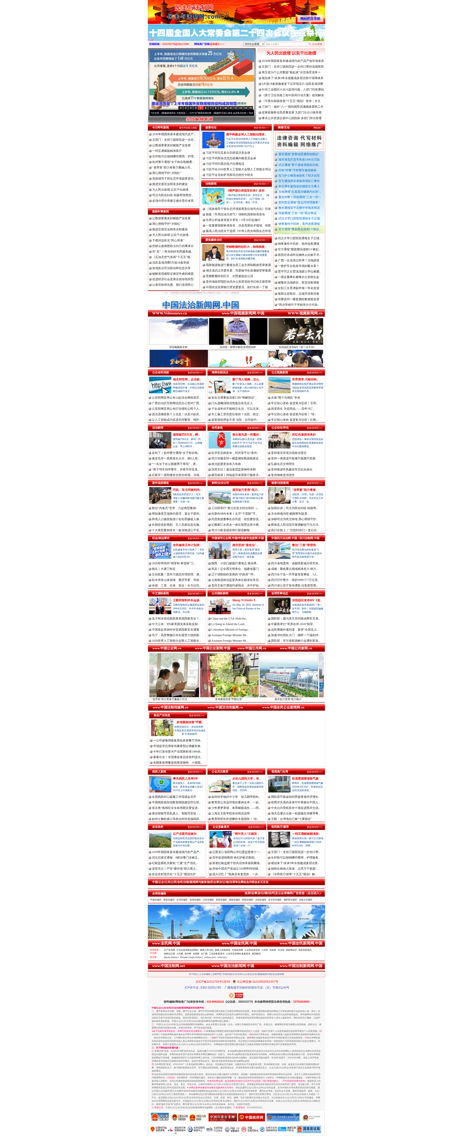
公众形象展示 (221, 826)
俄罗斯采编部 (290, 899)
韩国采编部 (247, 899)
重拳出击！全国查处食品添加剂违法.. (177, 757)
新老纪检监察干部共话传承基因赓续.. (236, 863)
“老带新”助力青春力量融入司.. (172, 167)
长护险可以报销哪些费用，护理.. (173, 156)
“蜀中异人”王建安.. (245, 833)
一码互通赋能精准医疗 (167, 150)
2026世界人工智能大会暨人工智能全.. (176, 640)
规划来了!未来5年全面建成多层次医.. (295, 863)
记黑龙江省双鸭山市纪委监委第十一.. (236, 852)
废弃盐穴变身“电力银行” (201, 699)
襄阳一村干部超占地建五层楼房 (298, 284)
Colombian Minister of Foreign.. (230, 629)
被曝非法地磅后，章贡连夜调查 (298, 240)
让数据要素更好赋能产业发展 (171, 145)
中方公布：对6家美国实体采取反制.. (175, 624)
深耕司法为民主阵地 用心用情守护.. (294, 519)
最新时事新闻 (160, 211)
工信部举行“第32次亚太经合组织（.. (234, 508)
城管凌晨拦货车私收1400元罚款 (299, 159)
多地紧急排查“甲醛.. (190, 722)
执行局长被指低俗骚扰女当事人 (299, 186)
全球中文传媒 (178, 10)
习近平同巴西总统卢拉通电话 (225, 163)
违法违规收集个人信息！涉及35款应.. (176, 414)
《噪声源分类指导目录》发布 (245, 190)
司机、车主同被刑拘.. (187, 489)
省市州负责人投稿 (188, 128)
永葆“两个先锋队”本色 (285, 397)
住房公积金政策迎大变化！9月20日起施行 (233, 219)
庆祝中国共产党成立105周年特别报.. (236, 868)
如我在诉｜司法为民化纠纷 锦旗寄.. (294, 508)
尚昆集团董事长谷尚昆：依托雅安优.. (235, 519)
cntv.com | (222, 957)
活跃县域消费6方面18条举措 (170, 262)
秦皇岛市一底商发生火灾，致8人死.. (175, 458)
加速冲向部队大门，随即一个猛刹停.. (295, 635)
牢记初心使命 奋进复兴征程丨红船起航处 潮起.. (227, 113)
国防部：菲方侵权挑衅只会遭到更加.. (295, 640)
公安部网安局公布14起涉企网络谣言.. (176, 397)
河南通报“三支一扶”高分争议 (297, 213)
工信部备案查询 (216, 953)
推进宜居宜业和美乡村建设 (170, 184)
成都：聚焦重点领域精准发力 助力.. (294, 568)
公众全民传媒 (160, 372)
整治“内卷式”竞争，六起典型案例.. (174, 508)
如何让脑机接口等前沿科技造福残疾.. (176, 819)
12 (235, 108)
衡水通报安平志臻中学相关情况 (299, 207)
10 (225, 108)
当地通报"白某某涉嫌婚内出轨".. (299, 191)
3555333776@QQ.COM (175, 44)
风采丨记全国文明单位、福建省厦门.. (235, 568)
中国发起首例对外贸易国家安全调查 (175, 629)
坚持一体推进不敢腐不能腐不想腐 (293, 458)
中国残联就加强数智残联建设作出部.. (176, 802)
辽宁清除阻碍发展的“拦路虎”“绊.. (233, 574)
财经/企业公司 (220, 482)
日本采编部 (208, 899)
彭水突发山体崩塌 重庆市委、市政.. (176, 579)
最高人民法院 (206, 950)
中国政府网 (237, 950)
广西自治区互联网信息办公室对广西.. (176, 403)
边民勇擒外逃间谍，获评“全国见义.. (294, 629)
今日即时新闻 (160, 127)
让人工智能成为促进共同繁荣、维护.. (176, 419)
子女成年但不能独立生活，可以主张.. (235, 408)
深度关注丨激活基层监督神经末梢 (233, 469)
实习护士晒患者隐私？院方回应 (299, 175)
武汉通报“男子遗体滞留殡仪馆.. (299, 164)
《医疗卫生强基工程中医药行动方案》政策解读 (293, 95)
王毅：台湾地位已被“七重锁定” (291, 819)
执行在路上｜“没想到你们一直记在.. (294, 530)
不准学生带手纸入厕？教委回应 (298, 301)
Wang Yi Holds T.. (244, 600)
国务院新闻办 (305, 950)
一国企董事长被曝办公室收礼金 (298, 234)
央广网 (204, 953)
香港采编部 (168, 899)
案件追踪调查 (160, 482)
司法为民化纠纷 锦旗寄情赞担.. (172, 195)
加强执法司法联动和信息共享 (171, 268)
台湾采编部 (182, 899)
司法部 (281, 950)
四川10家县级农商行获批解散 (230, 530)
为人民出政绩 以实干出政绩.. (171, 189)
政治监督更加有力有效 (226, 463)
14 (245, 108)
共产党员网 (169, 950)
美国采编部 (195, 899)
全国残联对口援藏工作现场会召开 (174, 796)
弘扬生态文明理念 (283, 463)
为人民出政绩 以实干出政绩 (291, 53)
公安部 (264, 950)
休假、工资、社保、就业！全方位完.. (176, 585)
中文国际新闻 (160, 593)
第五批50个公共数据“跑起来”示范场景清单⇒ (291, 72)
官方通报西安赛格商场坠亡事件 (299, 180)
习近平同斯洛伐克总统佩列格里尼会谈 (231, 158)
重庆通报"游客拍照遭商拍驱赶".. (299, 154)
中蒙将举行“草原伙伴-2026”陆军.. (292, 624)
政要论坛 (211, 127)
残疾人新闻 (159, 771)
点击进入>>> (217, 44)
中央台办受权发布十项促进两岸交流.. (295, 807)
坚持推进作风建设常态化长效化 (291, 469)
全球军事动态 (279, 593)
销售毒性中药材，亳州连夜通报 (299, 223)
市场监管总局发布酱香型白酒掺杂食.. (177, 746)
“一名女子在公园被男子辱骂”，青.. (174, 463)
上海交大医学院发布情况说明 (230, 813)
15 (250, 108)
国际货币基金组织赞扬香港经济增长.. (295, 796)
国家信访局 (169, 953)
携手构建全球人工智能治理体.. (246, 134)
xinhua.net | (210, 957)
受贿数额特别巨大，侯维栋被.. (246, 246)
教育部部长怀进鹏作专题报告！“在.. (234, 819)
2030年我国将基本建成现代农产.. (173, 134)
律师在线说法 (220, 372)
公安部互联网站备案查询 (238, 953)
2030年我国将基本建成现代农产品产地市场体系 (293, 60)
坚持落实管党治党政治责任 (289, 452)
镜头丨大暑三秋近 (164, 568)
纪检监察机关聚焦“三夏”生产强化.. (174, 863)
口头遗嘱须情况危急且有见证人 (232, 403)
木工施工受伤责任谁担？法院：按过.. (235, 414)
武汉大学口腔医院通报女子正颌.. (299, 218)
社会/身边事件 (161, 538)
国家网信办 (291, 950)
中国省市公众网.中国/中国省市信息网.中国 (238, 538)
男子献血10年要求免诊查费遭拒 (298, 278)
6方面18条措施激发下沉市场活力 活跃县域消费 (292, 83)
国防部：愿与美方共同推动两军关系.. (295, 618)
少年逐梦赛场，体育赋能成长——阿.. (235, 807)
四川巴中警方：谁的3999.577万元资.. (295, 579)
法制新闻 (211, 183)
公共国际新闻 (220, 593)
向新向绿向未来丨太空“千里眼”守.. (234, 513)
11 (230, 108)
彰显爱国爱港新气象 (305, 778)
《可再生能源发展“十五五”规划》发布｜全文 (291, 101)
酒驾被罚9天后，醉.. (186, 434)
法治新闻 (157, 427)
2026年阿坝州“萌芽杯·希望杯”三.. (173, 563)
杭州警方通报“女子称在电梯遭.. (172, 161)
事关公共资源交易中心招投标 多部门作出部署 (292, 118)
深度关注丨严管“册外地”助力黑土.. (174, 868)
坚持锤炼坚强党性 (283, 475)
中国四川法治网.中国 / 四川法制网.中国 (295, 538)
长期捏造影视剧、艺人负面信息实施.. (176, 524)
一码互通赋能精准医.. (306, 833)
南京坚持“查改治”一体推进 (261, 699)
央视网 (196, 953)
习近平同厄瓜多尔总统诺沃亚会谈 (228, 152)
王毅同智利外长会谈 (186, 600)
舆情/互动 (284, 127)
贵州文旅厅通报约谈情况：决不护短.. (235, 585)
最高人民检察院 (222, 950)
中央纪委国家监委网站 (187, 950)
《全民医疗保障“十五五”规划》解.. (294, 874)
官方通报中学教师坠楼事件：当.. (299, 267)
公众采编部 (204, 974)
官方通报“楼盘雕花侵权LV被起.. (299, 229)
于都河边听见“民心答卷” (168, 240)
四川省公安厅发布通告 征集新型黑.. (294, 585)
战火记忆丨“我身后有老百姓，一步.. (235, 874)
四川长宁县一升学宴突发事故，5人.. (294, 574)
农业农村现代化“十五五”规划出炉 (174, 874)
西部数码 (256, 953)
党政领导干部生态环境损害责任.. (173, 178)
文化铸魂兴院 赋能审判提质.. (290, 513)
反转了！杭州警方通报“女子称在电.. (175, 452)
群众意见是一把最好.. (246, 434)
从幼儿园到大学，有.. (246, 778)
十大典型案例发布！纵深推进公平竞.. (176, 530)
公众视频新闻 (279, 372)
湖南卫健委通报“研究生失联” (297, 306)
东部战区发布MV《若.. (307, 600)
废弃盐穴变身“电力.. (245, 489)
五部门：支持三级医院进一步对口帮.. (295, 852)
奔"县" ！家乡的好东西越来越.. (172, 251)
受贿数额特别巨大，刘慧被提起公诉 (229, 276)
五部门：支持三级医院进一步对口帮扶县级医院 (293, 66)
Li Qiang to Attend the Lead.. (228, 624)
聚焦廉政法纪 (213, 239)
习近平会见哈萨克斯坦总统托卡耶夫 (229, 174)
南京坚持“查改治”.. (245, 545)
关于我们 (193, 974)
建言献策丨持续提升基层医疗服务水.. (235, 475)
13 (240, 108)
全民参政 (217, 427)
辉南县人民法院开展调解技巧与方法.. (295, 524)
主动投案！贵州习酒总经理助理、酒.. (176, 574)
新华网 (188, 953)
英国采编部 (221, 899)
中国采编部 (155, 899)
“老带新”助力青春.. (304, 489)
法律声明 (216, 974)
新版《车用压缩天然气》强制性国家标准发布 (235, 214)
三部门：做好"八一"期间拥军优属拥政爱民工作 (293, 106)
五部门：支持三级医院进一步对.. (173, 139)
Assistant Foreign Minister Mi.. (229, 635)
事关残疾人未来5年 (185, 778)
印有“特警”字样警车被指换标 (297, 170)
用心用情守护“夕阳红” (166, 173)
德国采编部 (234, 899)
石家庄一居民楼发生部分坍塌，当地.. (176, 475)
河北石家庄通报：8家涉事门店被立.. (175, 857)
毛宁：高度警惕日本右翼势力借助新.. (176, 635)
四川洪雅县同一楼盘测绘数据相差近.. (235, 458)
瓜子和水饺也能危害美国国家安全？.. (176, 618)
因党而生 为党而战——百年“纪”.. (292, 408)
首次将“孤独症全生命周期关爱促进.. (175, 807)
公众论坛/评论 (280, 427)
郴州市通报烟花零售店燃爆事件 (298, 295)
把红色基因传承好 (304, 434)
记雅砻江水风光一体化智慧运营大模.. (235, 524)
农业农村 (157, 826)
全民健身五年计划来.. (187, 545)
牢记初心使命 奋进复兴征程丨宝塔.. (294, 403)
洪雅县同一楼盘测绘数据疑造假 (298, 256)
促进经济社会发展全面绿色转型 (173, 279)
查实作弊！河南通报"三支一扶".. (299, 197)
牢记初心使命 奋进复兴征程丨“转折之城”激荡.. (174, 113)
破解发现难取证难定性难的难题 (173, 273)
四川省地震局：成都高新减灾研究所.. (295, 563)
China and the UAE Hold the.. (229, 618)
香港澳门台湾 (279, 771)
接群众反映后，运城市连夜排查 (298, 251)
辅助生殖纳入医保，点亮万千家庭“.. (294, 868)
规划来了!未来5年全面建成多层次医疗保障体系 (292, 78)
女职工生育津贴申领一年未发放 (298, 245)
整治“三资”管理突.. (304, 545)
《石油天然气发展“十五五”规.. (172, 257)
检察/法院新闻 (280, 482)
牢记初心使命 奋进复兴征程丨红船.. (294, 419)
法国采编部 (260, 899)
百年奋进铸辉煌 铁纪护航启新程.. (234, 857)
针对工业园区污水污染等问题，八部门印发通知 (293, 89)
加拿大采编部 (305, 899)
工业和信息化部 (252, 950)
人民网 (179, 953)
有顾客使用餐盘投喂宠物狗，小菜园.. (177, 762)
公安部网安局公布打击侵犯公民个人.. (176, 408)
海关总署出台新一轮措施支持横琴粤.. (295, 813)
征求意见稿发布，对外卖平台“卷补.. (234, 452)
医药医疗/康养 (280, 826)
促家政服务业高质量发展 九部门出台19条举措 (292, 112)
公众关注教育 (220, 771)
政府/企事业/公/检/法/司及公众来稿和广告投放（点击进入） (283, 893)
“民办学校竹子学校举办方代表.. (298, 262)
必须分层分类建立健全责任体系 (173, 200)
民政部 (273, 950)
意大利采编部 (275, 899)
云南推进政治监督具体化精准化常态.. (235, 579)
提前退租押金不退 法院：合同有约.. (234, 419)
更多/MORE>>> (261, 128)
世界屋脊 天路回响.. (305, 379)
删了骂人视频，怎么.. (246, 379)
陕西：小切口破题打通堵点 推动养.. (234, 563)
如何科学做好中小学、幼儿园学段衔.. (235, 796)
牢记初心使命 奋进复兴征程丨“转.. (293, 414)
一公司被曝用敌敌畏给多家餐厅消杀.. (177, 740)
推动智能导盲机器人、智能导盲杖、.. (176, 813)
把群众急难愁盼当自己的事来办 (173, 246)
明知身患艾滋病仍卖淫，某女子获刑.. (176, 513)
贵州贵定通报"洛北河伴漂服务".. (299, 202)
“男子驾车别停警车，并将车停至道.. (175, 469)
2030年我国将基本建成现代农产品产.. (176, 852)
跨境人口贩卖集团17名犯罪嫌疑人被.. (176, 519)
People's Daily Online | (191, 957)
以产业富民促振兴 (185, 833)
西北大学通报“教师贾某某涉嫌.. (298, 289)
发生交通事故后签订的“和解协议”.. (234, 397)
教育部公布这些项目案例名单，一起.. (235, 802)
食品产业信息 (162, 715)
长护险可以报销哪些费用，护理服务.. (295, 857)
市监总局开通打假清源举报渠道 (298, 273)
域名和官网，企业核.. (187, 379)
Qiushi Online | (171, 957)
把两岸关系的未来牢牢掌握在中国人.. (295, 802)
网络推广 (318, 128)
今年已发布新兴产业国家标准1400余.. (177, 751)
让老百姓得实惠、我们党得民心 (173, 284)
